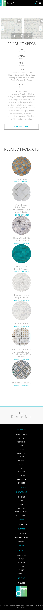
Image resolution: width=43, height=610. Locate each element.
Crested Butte (21, 512)
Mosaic (21, 461)
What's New (21, 434)
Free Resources (21, 537)
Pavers (21, 464)
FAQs (21, 559)
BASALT (21, 504)
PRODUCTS (21, 429)
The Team (21, 563)
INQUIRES (21, 583)
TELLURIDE (21, 508)
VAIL (21, 501)
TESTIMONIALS (21, 525)
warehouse (21, 516)
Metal (21, 457)
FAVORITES (21, 479)
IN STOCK (21, 472)
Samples (21, 483)
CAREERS (21, 574)
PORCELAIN (21, 442)
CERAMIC (21, 446)
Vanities (21, 475)
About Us (21, 555)
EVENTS (21, 570)
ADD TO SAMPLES (21, 126)
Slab (21, 468)
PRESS (21, 566)
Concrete (21, 453)
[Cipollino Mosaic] (11, 28)
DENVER (21, 497)
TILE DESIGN (21, 534)
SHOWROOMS (21, 492)
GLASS (21, 449)
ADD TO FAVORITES (21, 182)
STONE (21, 438)
